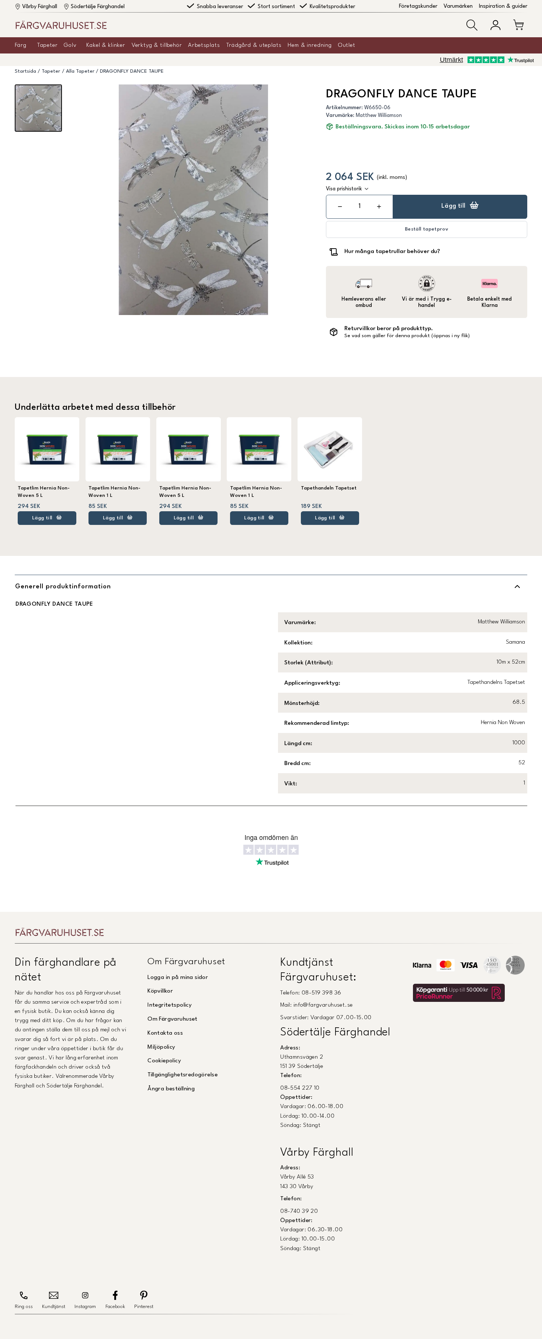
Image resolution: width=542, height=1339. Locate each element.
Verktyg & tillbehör (157, 45)
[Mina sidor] (496, 25)
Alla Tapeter (80, 71)
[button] (471, 25)
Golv (70, 45)
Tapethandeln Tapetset (329, 488)
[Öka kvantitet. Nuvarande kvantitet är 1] (379, 206)
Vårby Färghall (39, 7)
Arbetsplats (204, 45)
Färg (20, 45)
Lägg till (453, 206)
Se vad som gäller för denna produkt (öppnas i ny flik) (407, 335)
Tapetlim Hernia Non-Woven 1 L (114, 492)
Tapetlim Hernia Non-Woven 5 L (44, 492)
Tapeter (47, 45)
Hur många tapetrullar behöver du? (392, 252)
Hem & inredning (310, 45)
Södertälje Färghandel (98, 7)
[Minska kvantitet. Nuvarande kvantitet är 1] (340, 206)
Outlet (346, 45)
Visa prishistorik (344, 188)
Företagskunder (418, 6)
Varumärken (458, 6)
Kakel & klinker (105, 45)
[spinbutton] (359, 206)
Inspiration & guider (503, 6)
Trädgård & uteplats (254, 45)
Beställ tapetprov (426, 229)
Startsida (25, 71)
